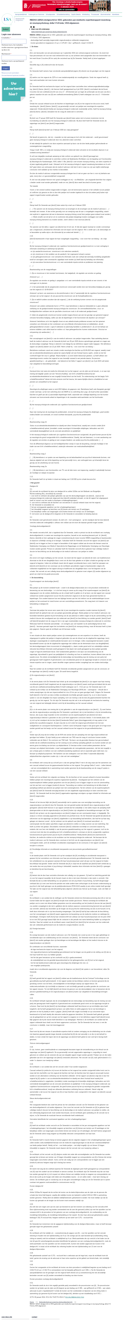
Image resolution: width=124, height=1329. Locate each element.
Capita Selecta (76, 14)
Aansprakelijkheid (21, 14)
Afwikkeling (86, 14)
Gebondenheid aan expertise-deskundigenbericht (49, 32)
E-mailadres (6, 38)
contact (34, 1317)
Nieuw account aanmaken (10, 73)
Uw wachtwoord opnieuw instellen (13, 75)
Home (32, 1302)
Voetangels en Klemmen (36, 14)
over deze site (7, 1317)
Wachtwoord (6, 54)
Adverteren (115, 14)
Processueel (95, 14)
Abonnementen (106, 14)
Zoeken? (6, 29)
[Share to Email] (31, 27)
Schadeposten (50, 14)
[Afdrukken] (34, 27)
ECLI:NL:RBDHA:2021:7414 (74, 1297)
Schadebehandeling (63, 14)
